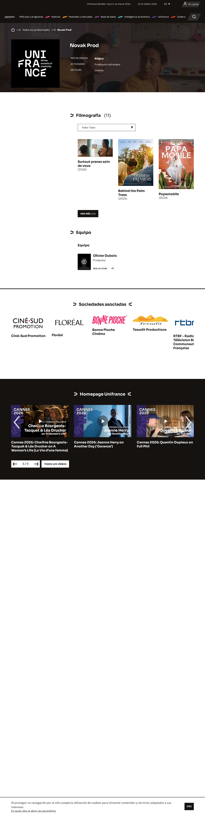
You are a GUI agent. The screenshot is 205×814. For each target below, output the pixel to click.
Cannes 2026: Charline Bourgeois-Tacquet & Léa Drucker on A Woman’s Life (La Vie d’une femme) (39, 446)
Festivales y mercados (80, 16)
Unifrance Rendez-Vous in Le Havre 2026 (109, 3)
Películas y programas (31, 16)
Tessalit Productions (150, 330)
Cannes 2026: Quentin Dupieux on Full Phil (165, 444)
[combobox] (107, 127)
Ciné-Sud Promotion (28, 336)
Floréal (57, 335)
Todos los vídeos (55, 464)
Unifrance (163, 16)
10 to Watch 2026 (147, 3)
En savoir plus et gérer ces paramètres (33, 810)
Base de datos (108, 16)
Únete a (181, 16)
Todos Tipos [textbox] (88, 127)
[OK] (189, 806)
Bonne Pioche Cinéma (103, 332)
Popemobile (169, 194)
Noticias (56, 16)
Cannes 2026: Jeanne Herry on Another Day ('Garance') (99, 444)
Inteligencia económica (137, 16)
